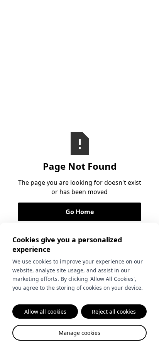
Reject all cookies (114, 311)
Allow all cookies (45, 311)
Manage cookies (79, 332)
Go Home (80, 212)
